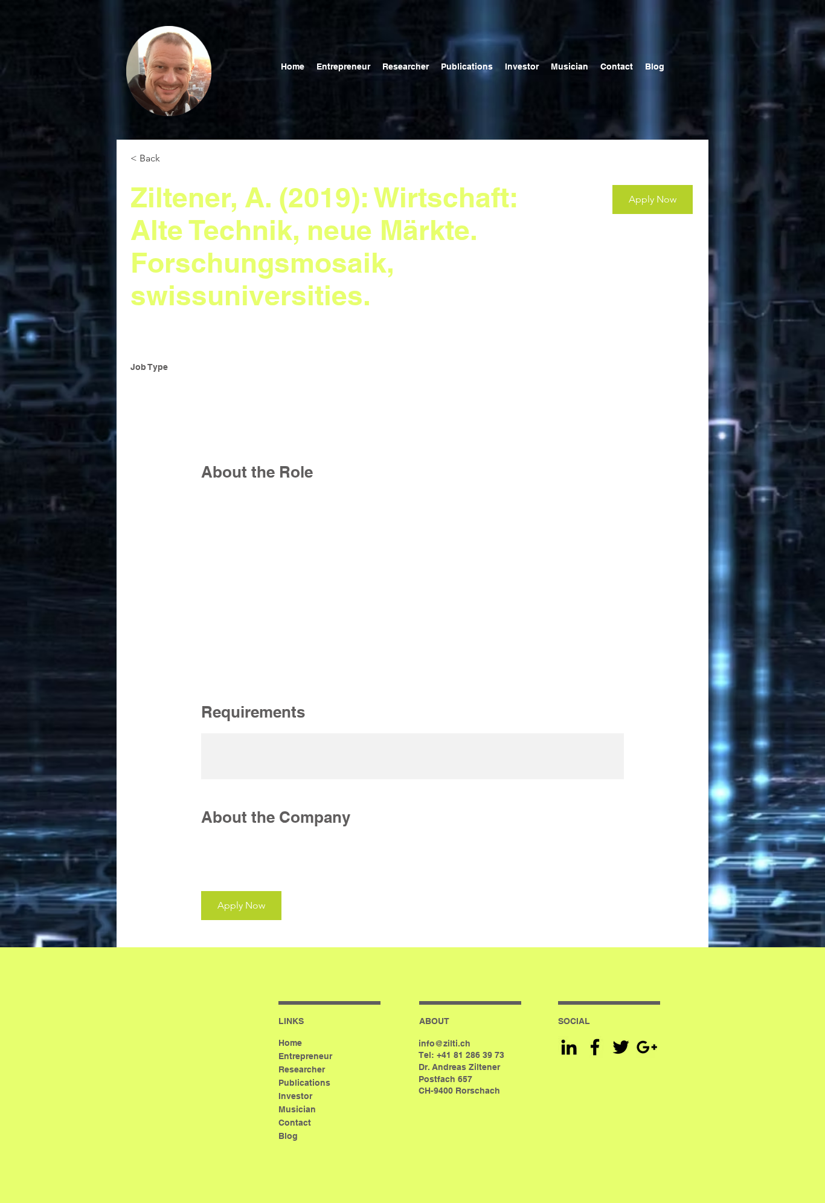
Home (290, 1043)
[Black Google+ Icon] (647, 1047)
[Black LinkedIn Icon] (569, 1047)
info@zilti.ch (444, 1043)
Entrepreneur (305, 1056)
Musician (297, 1109)
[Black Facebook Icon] (595, 1047)
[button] (652, 199)
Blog (288, 1136)
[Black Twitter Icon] (621, 1047)
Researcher (301, 1069)
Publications (304, 1083)
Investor (295, 1096)
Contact (294, 1122)
